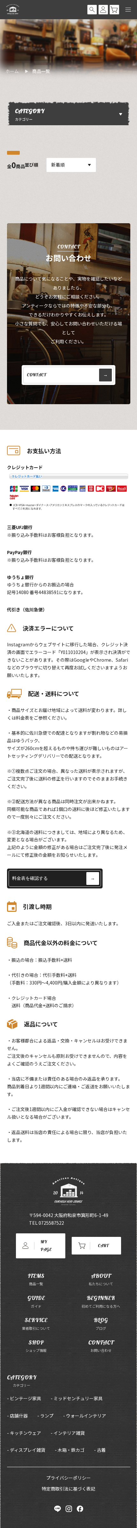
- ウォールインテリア (84, 1415)
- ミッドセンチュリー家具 (77, 1398)
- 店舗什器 (17, 1415)
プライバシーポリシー (68, 1478)
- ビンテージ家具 (24, 1398)
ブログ (101, 1323)
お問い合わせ (100, 1346)
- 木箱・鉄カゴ (69, 1450)
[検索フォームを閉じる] (92, 9)
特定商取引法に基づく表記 (68, 1488)
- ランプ (45, 1415)
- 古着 (100, 1450)
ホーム (12, 71)
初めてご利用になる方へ (101, 1301)
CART (103, 1245)
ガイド (36, 1301)
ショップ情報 (36, 1346)
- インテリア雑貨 (68, 1433)
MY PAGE (46, 1245)
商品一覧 (41, 71)
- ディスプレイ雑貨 (26, 1450)
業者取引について (36, 1323)
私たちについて (101, 1279)
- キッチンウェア (24, 1433)
